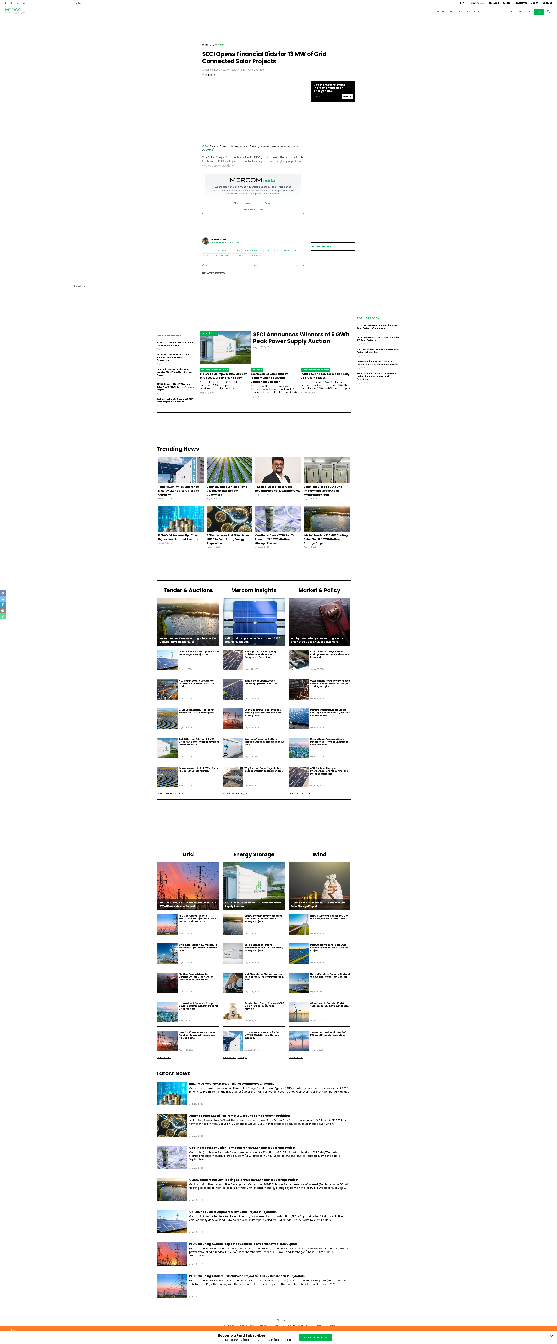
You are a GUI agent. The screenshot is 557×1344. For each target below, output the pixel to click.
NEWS (463, 3)
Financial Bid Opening (253, 251)
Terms (331, 1326)
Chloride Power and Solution (216, 251)
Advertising (228, 1326)
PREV (207, 265)
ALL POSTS (253, 265)
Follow (205, 146)
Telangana (225, 255)
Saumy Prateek (230, 69)
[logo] (15, 11)
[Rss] (11, 3)
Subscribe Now (316, 1337)
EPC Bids (236, 251)
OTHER (499, 11)
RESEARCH (494, 3)
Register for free (253, 209)
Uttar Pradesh (239, 255)
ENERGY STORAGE (469, 11)
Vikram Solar (255, 255)
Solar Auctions (291, 251)
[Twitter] (17, 3)
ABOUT (534, 3)
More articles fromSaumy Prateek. (225, 242)
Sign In (268, 203)
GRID (452, 11)
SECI (278, 251)
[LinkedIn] (24, 3)
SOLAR (441, 11)
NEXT (299, 265)
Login (539, 11)
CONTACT (547, 3)
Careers (277, 1326)
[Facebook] (5, 3)
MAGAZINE (525, 11)
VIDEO (511, 11)
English (77, 3)
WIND (488, 11)
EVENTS (506, 3)
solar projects (210, 255)
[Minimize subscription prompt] (551, 1335)
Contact (263, 1326)
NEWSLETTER (521, 3)
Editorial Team (247, 1326)
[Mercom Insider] (477, 3)
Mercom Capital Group (299, 1326)
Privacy (320, 1326)
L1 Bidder (269, 251)
